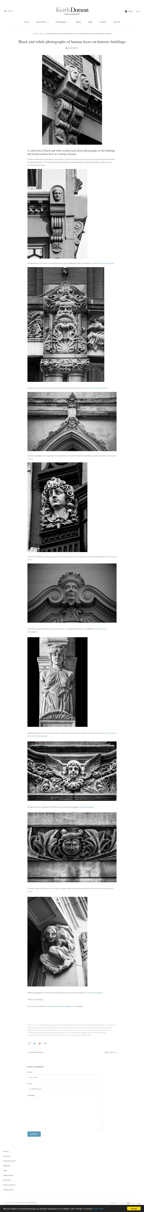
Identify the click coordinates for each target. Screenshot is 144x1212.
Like (29, 1043)
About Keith (41, 22)
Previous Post (36, 1052)
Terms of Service (9, 1185)
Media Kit (6, 1166)
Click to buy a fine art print (96, 388)
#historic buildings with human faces (75, 1033)
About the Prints (9, 1161)
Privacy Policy (8, 1190)
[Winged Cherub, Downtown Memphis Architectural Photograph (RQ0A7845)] (72, 800)
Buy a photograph (86, 807)
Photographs (61, 22)
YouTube (59, 1006)
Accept (134, 1208)
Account (116, 22)
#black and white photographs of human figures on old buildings (59, 1030)
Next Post (110, 1052)
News (90, 22)
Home (26, 22)
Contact (103, 22)
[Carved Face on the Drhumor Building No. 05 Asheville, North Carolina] (65, 381)
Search (6, 1151)
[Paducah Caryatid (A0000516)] (57, 726)
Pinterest (79, 1006)
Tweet (34, 1043)
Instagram (68, 1006)
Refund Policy (8, 1175)
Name (29, 1072)
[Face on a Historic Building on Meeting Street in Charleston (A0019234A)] (57, 258)
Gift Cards (7, 1180)
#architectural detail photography (57, 1025)
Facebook (51, 1006)
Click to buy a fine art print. (104, 263)
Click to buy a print (95, 993)
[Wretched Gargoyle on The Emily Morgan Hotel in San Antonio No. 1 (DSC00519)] (57, 986)
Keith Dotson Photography (26, 1202)
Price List (6, 1156)
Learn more (98, 1208)
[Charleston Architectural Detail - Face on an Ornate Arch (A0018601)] (72, 450)
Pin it (39, 1043)
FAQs (5, 1171)
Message (31, 1095)
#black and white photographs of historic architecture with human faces (76, 1028)
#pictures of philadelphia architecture (71, 1035)
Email (45, 1043)
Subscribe (73, 48)
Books (78, 22)
